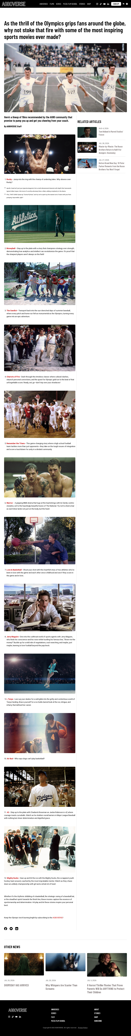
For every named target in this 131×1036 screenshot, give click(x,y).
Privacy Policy (83, 1028)
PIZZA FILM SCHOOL (70, 4)
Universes (44, 4)
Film (53, 1017)
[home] (13, 4)
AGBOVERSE (58, 918)
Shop (96, 1017)
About (96, 1009)
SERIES (58, 4)
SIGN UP (116, 4)
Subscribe (98, 1021)
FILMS (52, 4)
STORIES (82, 4)
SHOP (89, 4)
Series (53, 1013)
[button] (125, 4)
